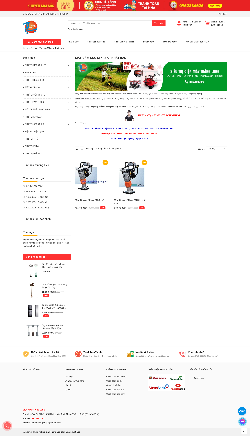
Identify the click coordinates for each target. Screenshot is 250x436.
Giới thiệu (69, 376)
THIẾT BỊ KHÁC (32, 146)
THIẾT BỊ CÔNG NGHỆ (34, 124)
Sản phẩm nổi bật (36, 256)
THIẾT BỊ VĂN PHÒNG (34, 102)
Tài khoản (187, 25)
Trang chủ (73, 42)
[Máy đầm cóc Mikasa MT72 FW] (92, 177)
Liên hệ (68, 385)
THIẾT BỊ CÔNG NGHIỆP (35, 95)
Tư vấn (68, 389)
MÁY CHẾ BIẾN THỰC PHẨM (197, 42)
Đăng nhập (187, 22)
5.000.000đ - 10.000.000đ (37, 208)
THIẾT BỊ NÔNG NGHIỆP (124, 42)
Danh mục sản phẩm (43, 41)
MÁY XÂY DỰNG (170, 42)
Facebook (199, 378)
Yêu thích (222, 14)
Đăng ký (197, 22)
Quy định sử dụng (114, 385)
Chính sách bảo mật (115, 389)
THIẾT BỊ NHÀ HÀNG (34, 153)
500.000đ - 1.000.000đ (36, 191)
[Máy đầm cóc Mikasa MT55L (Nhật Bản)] (131, 177)
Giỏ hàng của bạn (218, 22)
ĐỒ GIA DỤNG (149, 42)
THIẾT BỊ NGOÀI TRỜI (96, 42)
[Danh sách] (82, 149)
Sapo (77, 432)
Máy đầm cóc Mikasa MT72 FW (89, 200)
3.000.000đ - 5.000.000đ (37, 202)
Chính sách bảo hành (115, 394)
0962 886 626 (49, 14)
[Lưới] (77, 149)
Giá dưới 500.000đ (34, 186)
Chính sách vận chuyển (116, 376)
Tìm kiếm (158, 23)
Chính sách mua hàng (74, 381)
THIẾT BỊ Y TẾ (31, 139)
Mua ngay (81, 215)
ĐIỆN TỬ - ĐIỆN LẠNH (34, 131)
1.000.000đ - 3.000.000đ (37, 197)
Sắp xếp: (201, 149)
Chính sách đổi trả (114, 381)
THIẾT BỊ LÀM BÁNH (34, 117)
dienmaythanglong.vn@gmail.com (45, 423)
